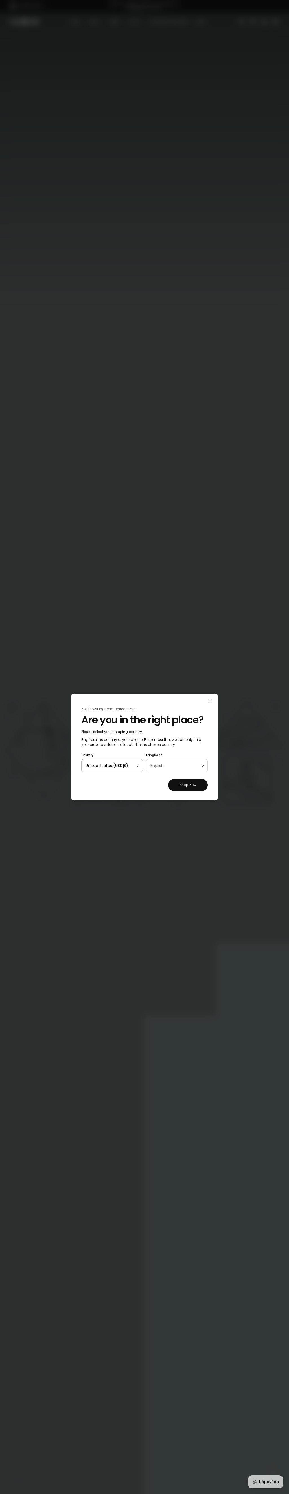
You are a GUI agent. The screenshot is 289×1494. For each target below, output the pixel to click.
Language (154, 755)
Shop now (187, 785)
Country (87, 755)
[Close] (209, 701)
